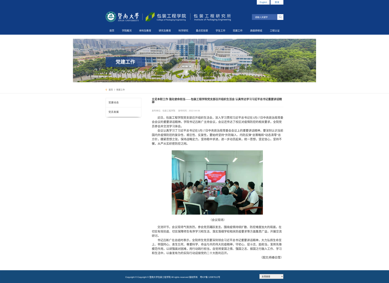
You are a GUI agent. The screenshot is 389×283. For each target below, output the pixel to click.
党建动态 (113, 102)
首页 (111, 89)
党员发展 (113, 112)
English (263, 2)
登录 (277, 2)
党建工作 (120, 89)
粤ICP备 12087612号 (210, 277)
